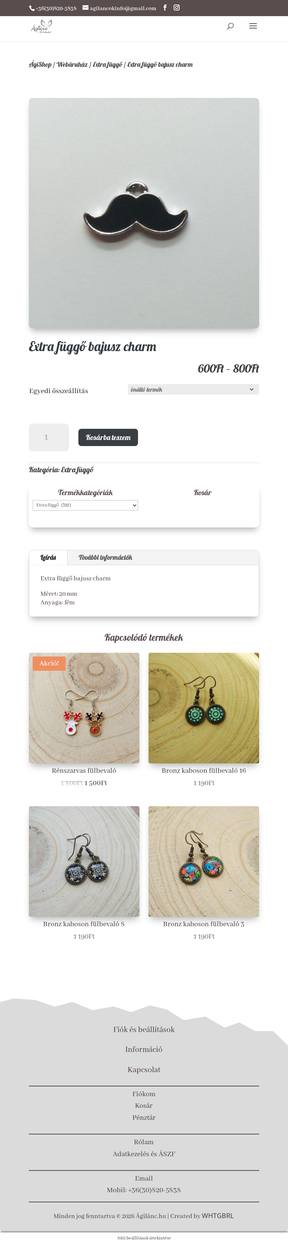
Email (144, 1178)
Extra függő (107, 64)
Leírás (48, 557)
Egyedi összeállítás (58, 391)
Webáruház (72, 64)
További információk (105, 557)
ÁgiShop (40, 64)
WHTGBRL (218, 1215)
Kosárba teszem (108, 437)
